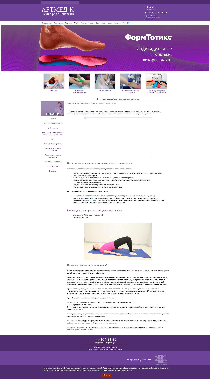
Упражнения (52, 166)
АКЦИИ (76, 23)
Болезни (76, 103)
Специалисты (47, 23)
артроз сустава (90, 200)
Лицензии (68, 23)
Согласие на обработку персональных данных (105, 349)
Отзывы (91, 23)
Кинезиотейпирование (52, 123)
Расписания (58, 23)
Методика (52, 114)
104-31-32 (105, 339)
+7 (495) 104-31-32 (156, 12)
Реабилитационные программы (53, 149)
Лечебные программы (53, 144)
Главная (69, 103)
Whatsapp (124, 23)
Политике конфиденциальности (120, 370)
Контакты (117, 23)
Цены (110, 23)
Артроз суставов (90, 103)
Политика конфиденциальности (105, 347)
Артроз (82, 103)
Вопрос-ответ (101, 23)
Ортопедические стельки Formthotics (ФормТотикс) (52, 133)
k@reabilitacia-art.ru (152, 16)
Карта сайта (146, 360)
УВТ (52, 139)
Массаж (53, 118)
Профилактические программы (53, 156)
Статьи (83, 23)
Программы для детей (53, 161)
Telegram (128, 23)
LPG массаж (53, 128)
